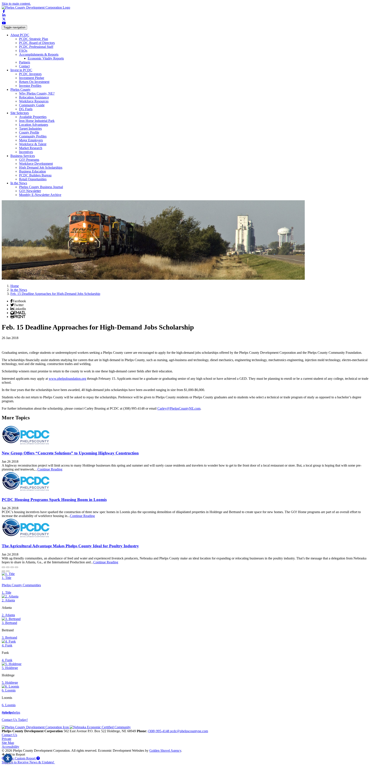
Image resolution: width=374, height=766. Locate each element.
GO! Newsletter (30, 191)
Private (6, 739)
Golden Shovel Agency (165, 750)
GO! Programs (29, 160)
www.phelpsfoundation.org (67, 378)
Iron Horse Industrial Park (37, 121)
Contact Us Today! (15, 720)
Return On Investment (34, 82)
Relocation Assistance (34, 97)
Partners (24, 62)
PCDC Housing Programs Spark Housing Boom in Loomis (54, 499)
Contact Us (9, 735)
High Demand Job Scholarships (40, 167)
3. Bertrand (9, 623)
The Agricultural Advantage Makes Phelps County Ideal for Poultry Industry (70, 546)
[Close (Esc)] (3, 567)
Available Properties (33, 117)
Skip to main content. (16, 3)
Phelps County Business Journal (41, 187)
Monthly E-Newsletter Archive (40, 195)
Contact (24, 66)
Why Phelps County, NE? (37, 93)
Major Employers (31, 140)
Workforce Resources (33, 101)
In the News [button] (18, 183)
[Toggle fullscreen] (12, 567)
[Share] (8, 567)
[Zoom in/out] (16, 567)
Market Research (30, 148)
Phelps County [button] (20, 89)
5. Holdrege (10, 668)
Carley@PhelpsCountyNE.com (178, 408)
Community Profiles (33, 136)
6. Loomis (9, 690)
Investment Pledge (31, 78)
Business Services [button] (22, 156)
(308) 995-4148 (159, 731)
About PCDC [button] (19, 35)
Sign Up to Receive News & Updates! (28, 762)
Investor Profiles (30, 85)
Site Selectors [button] (19, 113)
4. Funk (7, 645)
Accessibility (10, 746)
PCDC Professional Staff (36, 46)
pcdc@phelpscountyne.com (189, 731)
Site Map (8, 743)
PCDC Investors (30, 74)
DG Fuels (25, 109)
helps (11, 712)
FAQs (23, 50)
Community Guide (32, 105)
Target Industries (30, 128)
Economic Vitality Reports (46, 58)
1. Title (6, 578)
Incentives (26, 152)
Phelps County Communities (21, 585)
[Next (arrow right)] (8, 571)
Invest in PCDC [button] (21, 70)
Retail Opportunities (33, 179)
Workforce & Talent (32, 144)
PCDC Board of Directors (37, 43)
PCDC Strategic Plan (33, 39)
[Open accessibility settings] (7, 758)
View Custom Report (21, 758)
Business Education (32, 171)
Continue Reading (49, 469)
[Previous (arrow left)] (3, 571)
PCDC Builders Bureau (35, 175)
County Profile (29, 132)
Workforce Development (36, 163)
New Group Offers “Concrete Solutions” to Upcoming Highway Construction (70, 453)
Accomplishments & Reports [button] (38, 54)
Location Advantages (33, 124)
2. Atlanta (8, 600)
